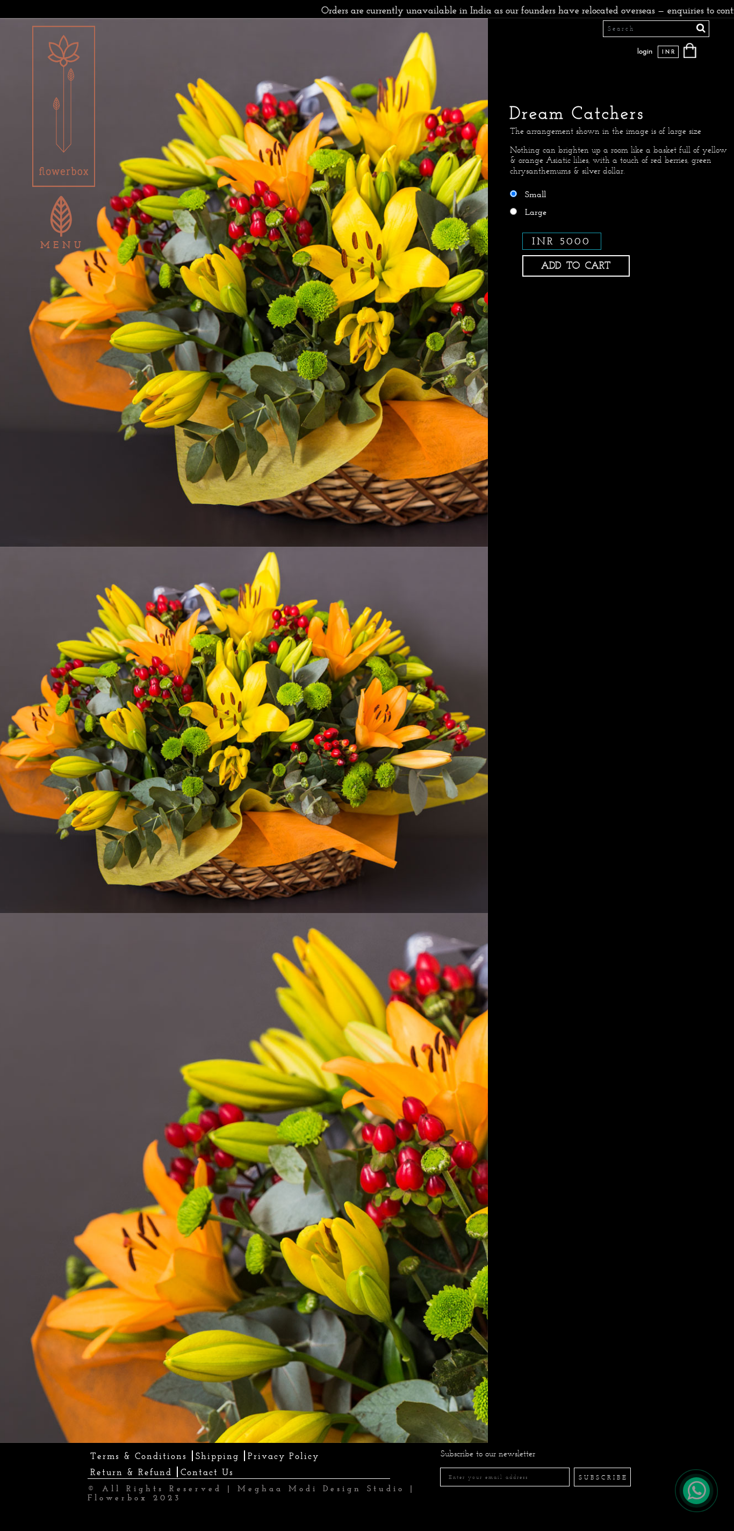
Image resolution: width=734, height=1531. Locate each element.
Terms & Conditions (138, 1455)
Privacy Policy (283, 1455)
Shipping (217, 1455)
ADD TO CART (575, 265)
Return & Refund (131, 1472)
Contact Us (207, 1472)
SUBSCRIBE (603, 1477)
